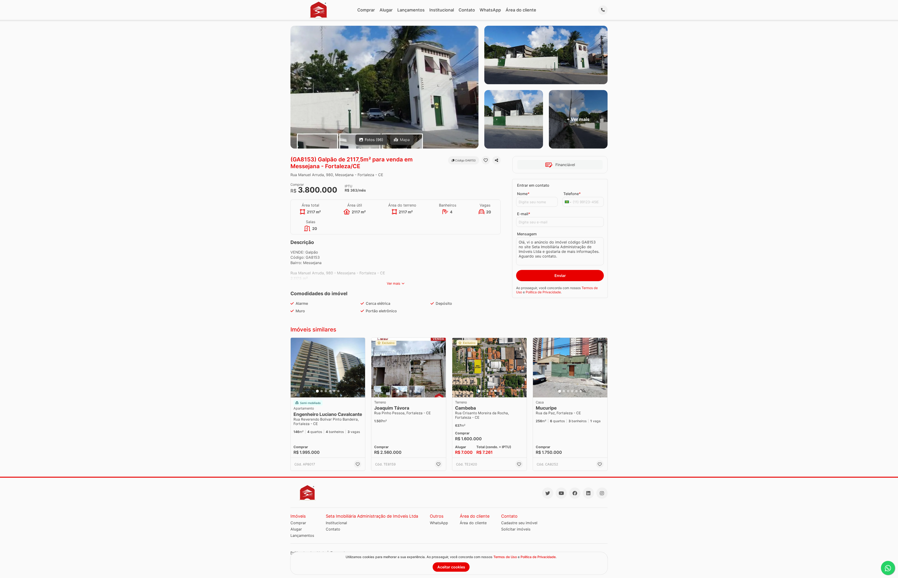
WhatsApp (490, 9)
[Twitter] (547, 493)
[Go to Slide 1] (317, 391)
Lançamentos (411, 9)
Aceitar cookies (451, 567)
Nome (523, 193)
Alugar (386, 9)
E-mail (523, 213)
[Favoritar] (486, 160)
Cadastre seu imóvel (519, 522)
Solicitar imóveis (515, 529)
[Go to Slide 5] (334, 391)
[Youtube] (561, 493)
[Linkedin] (588, 493)
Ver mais (393, 283)
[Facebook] (574, 493)
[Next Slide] (360, 367)
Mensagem (527, 234)
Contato (467, 9)
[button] (328, 367)
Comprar (366, 9)
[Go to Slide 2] (321, 391)
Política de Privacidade (543, 292)
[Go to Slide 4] (330, 391)
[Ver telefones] (603, 10)
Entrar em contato (533, 185)
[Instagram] (602, 493)
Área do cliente (521, 9)
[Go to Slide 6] (338, 391)
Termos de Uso (505, 557)
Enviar (560, 275)
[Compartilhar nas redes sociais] (496, 160)
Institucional (441, 9)
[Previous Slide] (296, 367)
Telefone (572, 193)
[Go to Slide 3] (326, 391)
